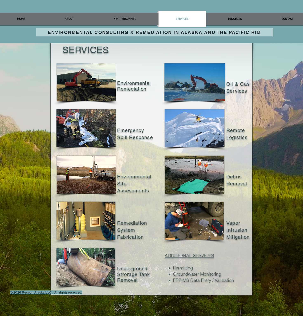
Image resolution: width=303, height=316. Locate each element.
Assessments (133, 190)
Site (122, 183)
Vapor (233, 223)
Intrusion (236, 230)
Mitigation (238, 237)
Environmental (135, 176)
